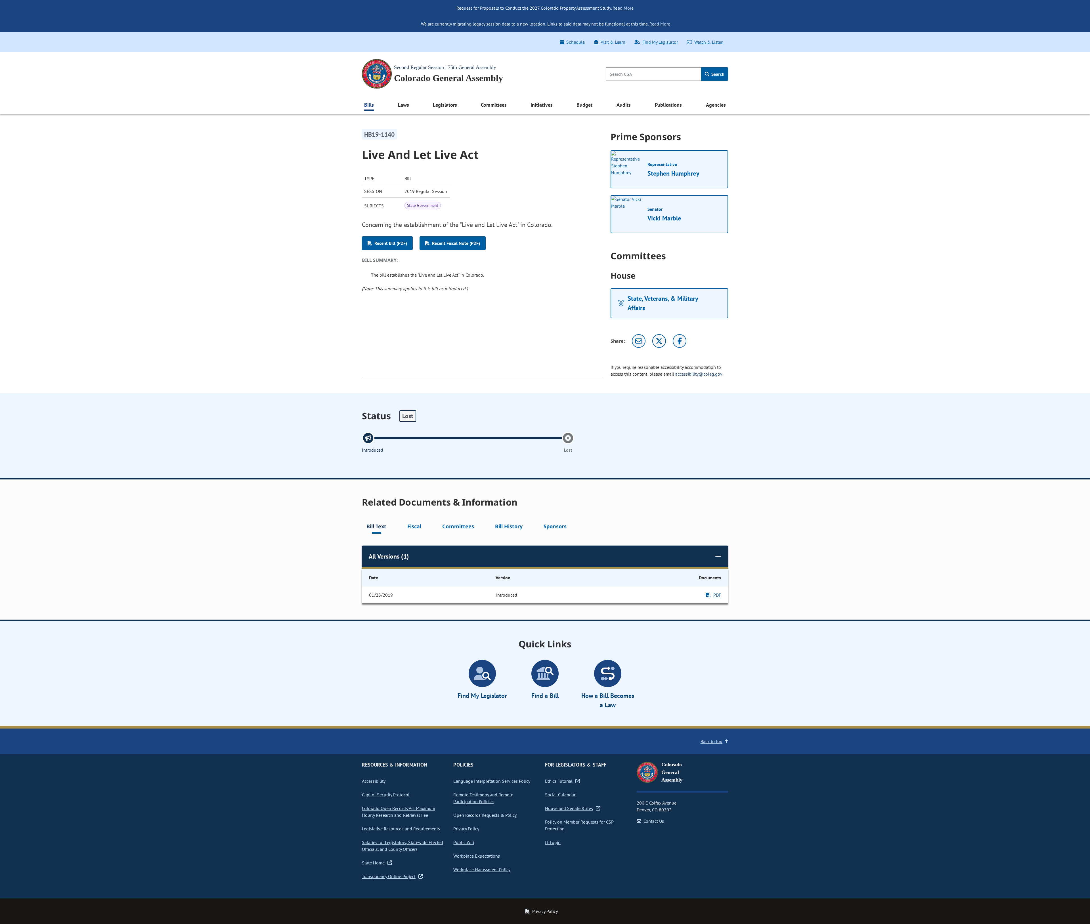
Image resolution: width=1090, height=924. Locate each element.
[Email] (638, 341)
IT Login (553, 842)
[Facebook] (679, 341)
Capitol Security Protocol (386, 794)
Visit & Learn (613, 42)
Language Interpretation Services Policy (491, 781)
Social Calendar (560, 794)
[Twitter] (659, 341)
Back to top (711, 741)
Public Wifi (463, 842)
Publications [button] (668, 105)
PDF (717, 595)
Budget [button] (584, 105)
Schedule (575, 42)
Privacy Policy (466, 829)
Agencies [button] (716, 105)
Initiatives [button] (541, 105)
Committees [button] (493, 105)
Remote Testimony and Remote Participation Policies (483, 798)
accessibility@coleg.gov (698, 374)
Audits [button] (624, 105)
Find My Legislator (660, 42)
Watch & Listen (709, 42)
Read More (623, 8)
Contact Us (653, 821)
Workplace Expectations (476, 856)
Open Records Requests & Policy (485, 815)
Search (717, 74)
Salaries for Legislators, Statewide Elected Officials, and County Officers (402, 845)
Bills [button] (369, 105)
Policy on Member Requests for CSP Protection (579, 825)
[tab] (376, 527)
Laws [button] (403, 105)
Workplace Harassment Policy (481, 869)
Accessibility (373, 781)
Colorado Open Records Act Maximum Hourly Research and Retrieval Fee (398, 811)
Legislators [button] (445, 105)
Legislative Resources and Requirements (401, 829)
